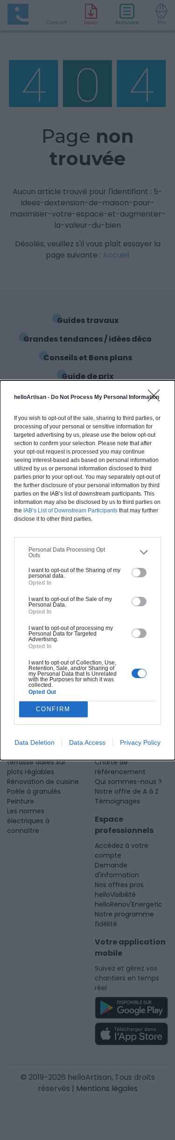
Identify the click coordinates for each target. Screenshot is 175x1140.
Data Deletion (34, 742)
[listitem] (87, 552)
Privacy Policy (140, 742)
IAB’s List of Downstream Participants (70, 510)
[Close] (157, 398)
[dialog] (87, 570)
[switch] (139, 572)
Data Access (87, 742)
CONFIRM (53, 709)
